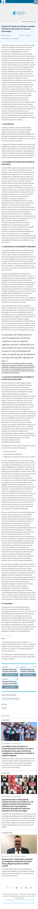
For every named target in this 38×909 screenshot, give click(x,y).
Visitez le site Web (10, 675)
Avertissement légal (9, 903)
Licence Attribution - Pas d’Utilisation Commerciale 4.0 (19, 900)
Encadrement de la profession (10, 699)
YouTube (16, 888)
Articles (4, 708)
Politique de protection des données (25, 903)
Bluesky (26, 888)
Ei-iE (2, 2)
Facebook (7, 888)
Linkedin (31, 888)
